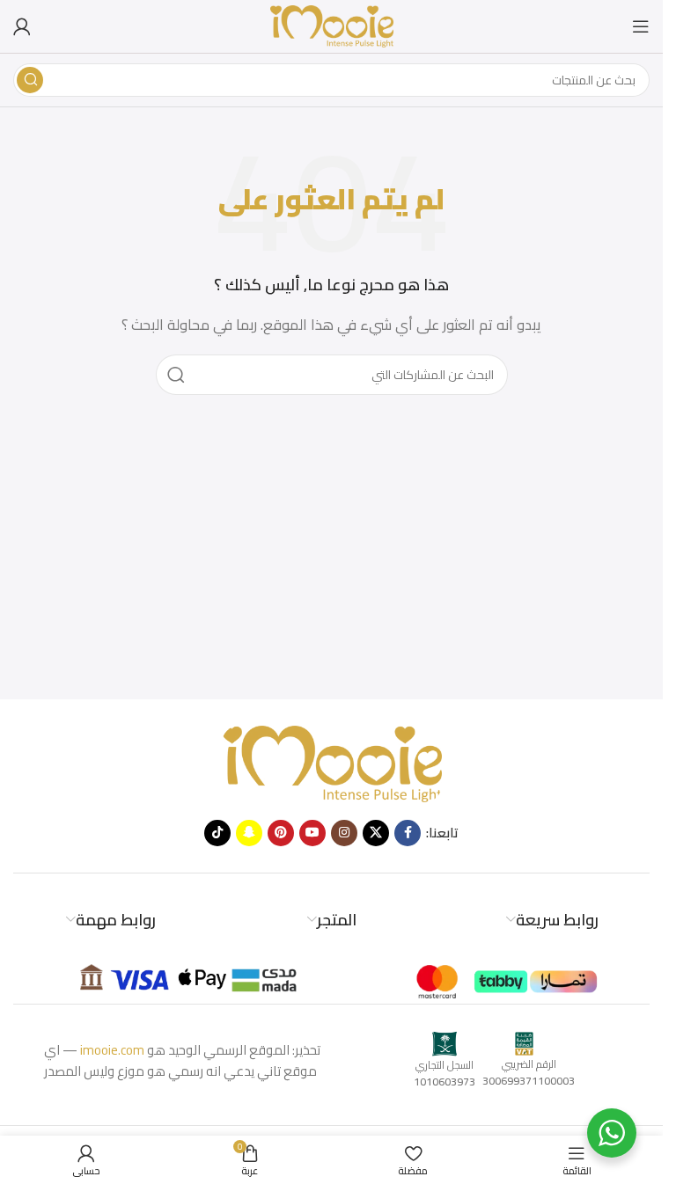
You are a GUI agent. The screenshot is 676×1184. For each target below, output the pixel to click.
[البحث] (30, 80)
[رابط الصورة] (332, 762)
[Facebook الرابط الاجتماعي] (407, 833)
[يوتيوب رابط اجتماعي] (312, 833)
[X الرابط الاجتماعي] (376, 833)
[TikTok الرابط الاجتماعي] (217, 833)
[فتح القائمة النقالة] (640, 26)
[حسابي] (22, 26)
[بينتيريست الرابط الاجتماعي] (281, 833)
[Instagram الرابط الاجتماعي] (344, 833)
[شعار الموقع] (331, 25)
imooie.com (112, 1050)
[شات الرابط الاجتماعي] (249, 833)
